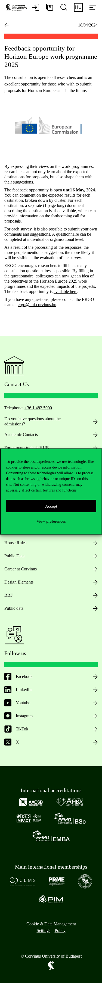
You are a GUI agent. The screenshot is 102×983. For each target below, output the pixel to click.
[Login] (36, 7)
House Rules (15, 542)
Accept (51, 506)
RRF (8, 595)
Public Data (14, 555)
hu (78, 7)
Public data (13, 608)
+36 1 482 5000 (38, 407)
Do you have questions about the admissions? (32, 421)
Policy (60, 930)
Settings (43, 930)
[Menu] (93, 7)
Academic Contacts (21, 434)
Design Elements (18, 582)
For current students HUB (26, 447)
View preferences (51, 521)
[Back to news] (6, 25)
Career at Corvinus (20, 569)
